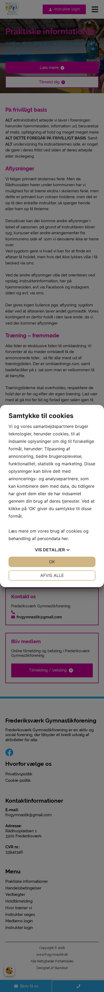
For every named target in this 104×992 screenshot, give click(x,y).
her (65, 538)
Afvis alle (52, 575)
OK (52, 561)
